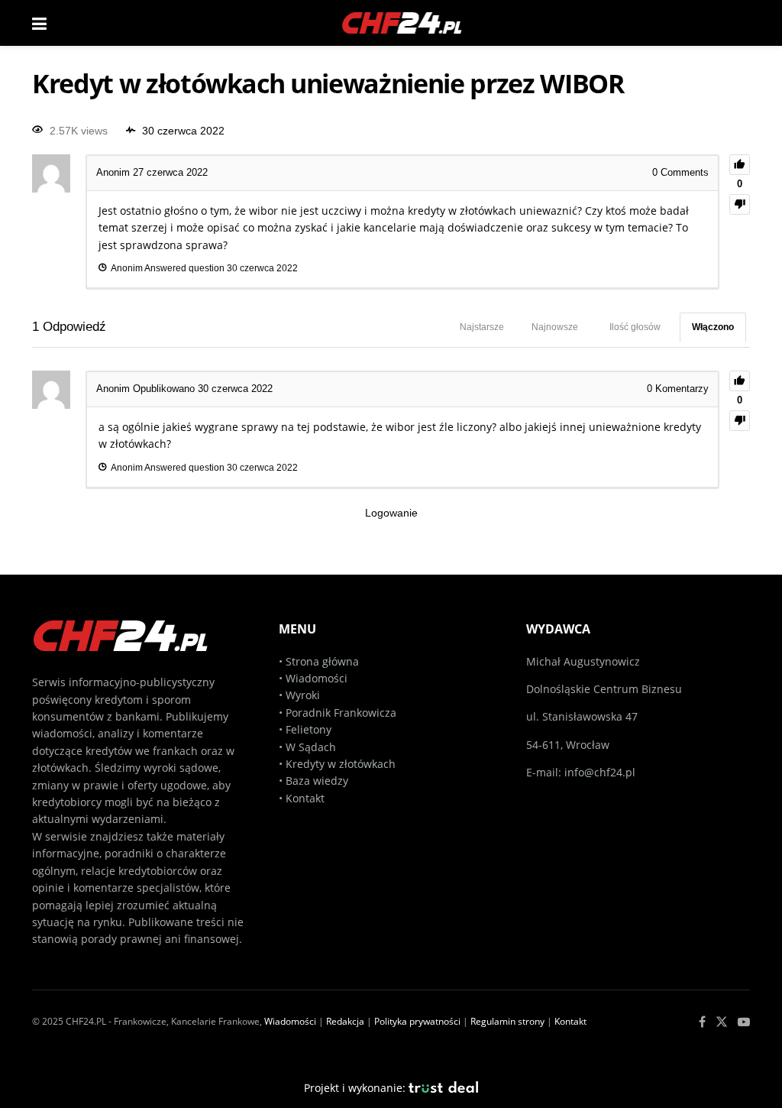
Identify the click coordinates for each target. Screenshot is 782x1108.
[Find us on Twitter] (722, 1022)
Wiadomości (315, 678)
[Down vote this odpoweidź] (739, 420)
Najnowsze (555, 327)
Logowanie (391, 513)
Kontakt (305, 798)
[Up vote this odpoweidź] (739, 381)
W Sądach (311, 747)
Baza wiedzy (317, 780)
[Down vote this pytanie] (739, 204)
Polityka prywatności (417, 1021)
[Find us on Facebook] (702, 1022)
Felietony (308, 729)
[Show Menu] (39, 23)
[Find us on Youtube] (744, 1022)
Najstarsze (482, 327)
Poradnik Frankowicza (341, 712)
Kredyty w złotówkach (341, 763)
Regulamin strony (507, 1021)
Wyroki (303, 695)
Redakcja (345, 1021)
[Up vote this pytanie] (739, 164)
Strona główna (322, 661)
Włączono (713, 327)
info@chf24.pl (599, 772)
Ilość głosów (635, 327)
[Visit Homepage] (402, 23)
